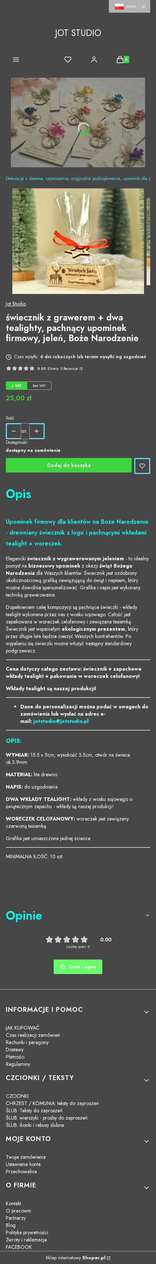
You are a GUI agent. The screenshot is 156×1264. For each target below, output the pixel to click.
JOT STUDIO (78, 32)
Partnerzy (16, 1218)
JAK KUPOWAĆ (23, 1027)
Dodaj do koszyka (69, 465)
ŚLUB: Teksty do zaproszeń (34, 1110)
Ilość (10, 418)
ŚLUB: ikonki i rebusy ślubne (35, 1125)
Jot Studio (16, 303)
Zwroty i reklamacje (26, 1239)
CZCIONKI (17, 1096)
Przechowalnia (21, 1171)
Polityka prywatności (27, 1232)
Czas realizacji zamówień (33, 1035)
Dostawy (15, 1049)
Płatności (15, 1056)
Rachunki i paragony (27, 1042)
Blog (11, 1225)
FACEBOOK (19, 1247)
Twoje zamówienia (26, 1157)
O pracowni (18, 1210)
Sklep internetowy (76, 1257)
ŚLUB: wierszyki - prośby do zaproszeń (46, 1117)
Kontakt (13, 1203)
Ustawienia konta (23, 1164)
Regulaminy (18, 1064)
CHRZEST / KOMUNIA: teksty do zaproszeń (52, 1103)
